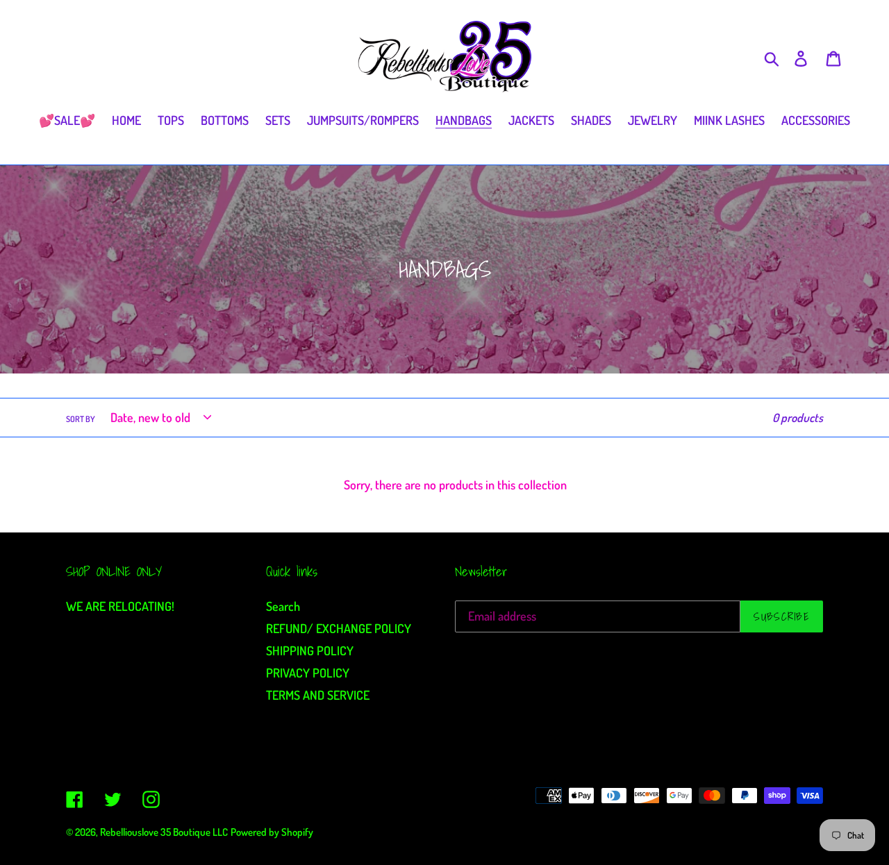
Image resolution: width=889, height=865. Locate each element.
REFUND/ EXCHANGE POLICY (338, 628)
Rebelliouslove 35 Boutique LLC (164, 832)
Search (283, 606)
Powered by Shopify (272, 832)
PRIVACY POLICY (307, 672)
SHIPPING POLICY (310, 650)
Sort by (80, 419)
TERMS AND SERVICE (317, 695)
